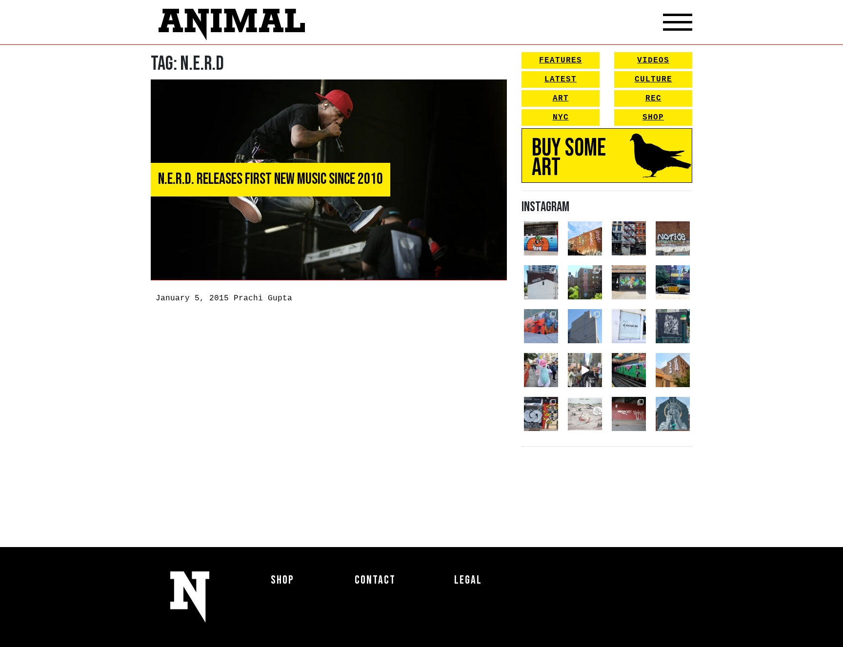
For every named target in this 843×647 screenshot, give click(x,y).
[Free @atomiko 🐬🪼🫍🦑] (541, 238)
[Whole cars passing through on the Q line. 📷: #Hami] (629, 370)
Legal (468, 580)
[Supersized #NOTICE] (673, 238)
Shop (653, 117)
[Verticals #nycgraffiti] (585, 238)
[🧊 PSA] (629, 326)
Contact (375, 580)
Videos (653, 60)
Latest (560, 79)
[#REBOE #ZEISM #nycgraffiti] (629, 414)
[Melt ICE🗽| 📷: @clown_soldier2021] (673, 326)
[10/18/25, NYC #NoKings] (541, 370)
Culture (653, 79)
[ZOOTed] (585, 326)
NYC (561, 117)
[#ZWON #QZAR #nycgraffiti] (673, 370)
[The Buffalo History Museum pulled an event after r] (585, 414)
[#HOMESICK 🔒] (541, 282)
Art (561, 98)
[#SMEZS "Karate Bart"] (629, 282)
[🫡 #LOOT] (673, 282)
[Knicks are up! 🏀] (541, 326)
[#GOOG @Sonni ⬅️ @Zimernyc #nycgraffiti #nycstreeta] (541, 414)
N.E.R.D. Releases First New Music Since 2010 (270, 179)
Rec (653, 98)
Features (560, 60)
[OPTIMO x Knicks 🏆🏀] (585, 282)
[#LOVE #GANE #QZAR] (629, 238)
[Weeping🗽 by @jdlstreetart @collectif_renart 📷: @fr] (673, 414)
